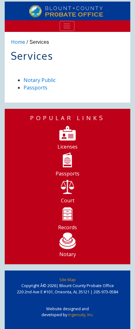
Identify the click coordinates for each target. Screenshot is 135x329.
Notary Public (40, 80)
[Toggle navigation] (67, 26)
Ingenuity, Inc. (81, 314)
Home (18, 41)
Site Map (67, 279)
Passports (35, 87)
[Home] (67, 11)
